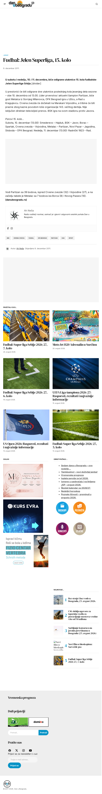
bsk (8, 238)
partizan (54, 238)
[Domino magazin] (38, 722)
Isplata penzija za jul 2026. (74, 478)
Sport (6, 55)
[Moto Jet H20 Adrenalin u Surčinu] (76, 325)
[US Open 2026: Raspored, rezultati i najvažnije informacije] (26, 424)
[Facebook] (8, 228)
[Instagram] (11, 228)
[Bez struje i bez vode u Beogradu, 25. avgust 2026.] (58, 600)
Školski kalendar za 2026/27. (76, 488)
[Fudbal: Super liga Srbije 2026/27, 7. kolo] (26, 325)
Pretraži (43, 732)
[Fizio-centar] (25, 551)
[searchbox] (23, 732)
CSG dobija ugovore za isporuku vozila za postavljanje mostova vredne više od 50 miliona (83, 615)
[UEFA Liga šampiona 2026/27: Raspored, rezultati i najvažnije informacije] (76, 373)
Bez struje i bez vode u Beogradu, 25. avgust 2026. (82, 600)
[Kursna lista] (23, 480)
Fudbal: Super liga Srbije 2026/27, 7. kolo (80, 660)
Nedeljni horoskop (70, 491)
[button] (4, 4)
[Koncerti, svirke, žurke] (62, 528)
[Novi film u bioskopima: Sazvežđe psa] (58, 645)
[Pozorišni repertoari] (79, 507)
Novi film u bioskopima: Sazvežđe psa (80, 646)
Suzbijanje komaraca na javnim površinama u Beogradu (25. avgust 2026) (82, 630)
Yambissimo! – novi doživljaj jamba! (79, 472)
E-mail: (35, 754)
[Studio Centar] (18, 722)
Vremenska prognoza (72, 475)
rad (63, 238)
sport (71, 238)
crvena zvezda (19, 238)
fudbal (31, 238)
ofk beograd (42, 238)
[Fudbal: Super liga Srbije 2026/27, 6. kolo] (26, 373)
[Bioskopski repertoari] (62, 507)
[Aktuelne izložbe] (79, 528)
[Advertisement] (51, 28)
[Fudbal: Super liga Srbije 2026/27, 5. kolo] (76, 424)
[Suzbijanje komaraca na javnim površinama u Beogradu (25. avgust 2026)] (58, 630)
